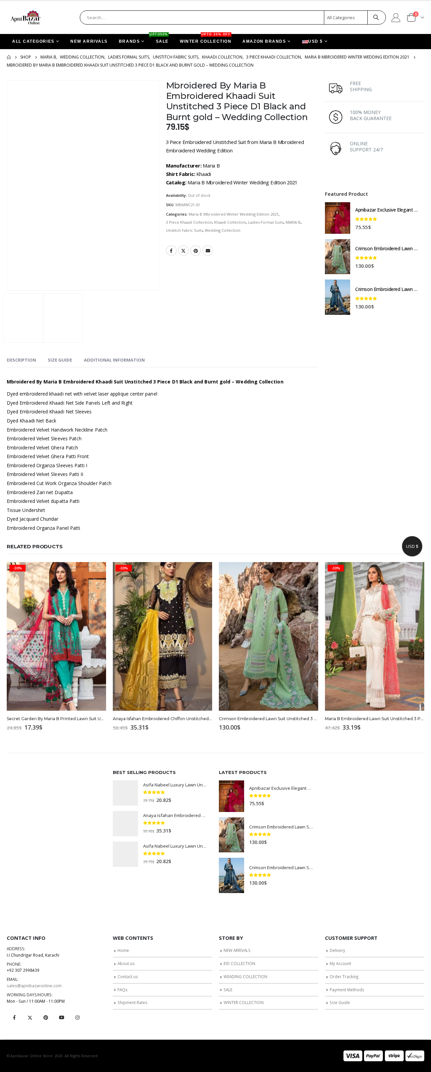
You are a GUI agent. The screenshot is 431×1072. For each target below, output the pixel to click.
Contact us (128, 976)
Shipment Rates (132, 1002)
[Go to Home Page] (9, 57)
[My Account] (396, 17)
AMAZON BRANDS (264, 41)
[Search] (376, 17)
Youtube (61, 1017)
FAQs (123, 989)
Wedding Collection (222, 230)
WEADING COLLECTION (245, 976)
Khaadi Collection (230, 222)
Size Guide (340, 1002)
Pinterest (195, 250)
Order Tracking (344, 976)
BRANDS (129, 41)
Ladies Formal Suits (266, 222)
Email (207, 250)
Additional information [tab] (114, 360)
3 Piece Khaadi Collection (189, 222)
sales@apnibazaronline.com (34, 985)
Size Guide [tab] (60, 360)
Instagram (77, 1017)
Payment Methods (347, 989)
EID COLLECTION (239, 963)
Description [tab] (21, 360)
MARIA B (293, 222)
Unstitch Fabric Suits (184, 230)
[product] (337, 218)
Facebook (171, 250)
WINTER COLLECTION (205, 39)
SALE (160, 39)
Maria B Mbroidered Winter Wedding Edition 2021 (233, 214)
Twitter (183, 250)
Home (123, 950)
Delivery (337, 950)
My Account (340, 963)
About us (126, 963)
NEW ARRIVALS (89, 41)
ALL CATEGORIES (33, 41)
